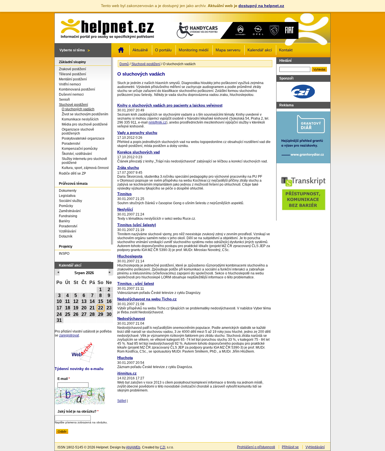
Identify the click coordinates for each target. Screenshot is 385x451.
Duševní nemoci (71, 94)
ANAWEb (133, 447)
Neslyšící (125, 209)
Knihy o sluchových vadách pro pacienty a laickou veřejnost (169, 105)
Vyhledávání (315, 447)
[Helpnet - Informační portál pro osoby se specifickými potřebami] (107, 27)
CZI (162, 447)
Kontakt (286, 50)
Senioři (64, 100)
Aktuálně (140, 50)
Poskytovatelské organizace (83, 138)
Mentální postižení (73, 79)
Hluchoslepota (129, 256)
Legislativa (67, 196)
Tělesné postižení (72, 74)
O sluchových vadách (78, 109)
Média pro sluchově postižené (85, 124)
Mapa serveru (228, 50)
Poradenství (71, 144)
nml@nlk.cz (157, 122)
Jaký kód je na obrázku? (78, 411)
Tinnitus (124, 194)
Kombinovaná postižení (77, 89)
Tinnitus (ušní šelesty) (136, 225)
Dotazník (65, 236)
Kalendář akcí (259, 50)
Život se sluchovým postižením (85, 114)
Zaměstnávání (70, 211)
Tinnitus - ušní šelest (135, 283)
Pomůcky (66, 206)
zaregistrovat (69, 335)
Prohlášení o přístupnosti (256, 447)
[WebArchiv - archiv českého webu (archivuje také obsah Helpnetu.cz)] (83, 361)
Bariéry (64, 221)
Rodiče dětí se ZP (72, 173)
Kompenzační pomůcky (80, 149)
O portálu (163, 50)
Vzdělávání (67, 231)
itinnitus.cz (127, 373)
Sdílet (121, 401)
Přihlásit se (290, 447)
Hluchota (125, 358)
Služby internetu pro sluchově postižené (84, 161)
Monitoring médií (194, 50)
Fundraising (68, 216)
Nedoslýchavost (131, 318)
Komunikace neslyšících (80, 119)
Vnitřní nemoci (70, 84)
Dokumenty (67, 191)
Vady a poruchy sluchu (137, 133)
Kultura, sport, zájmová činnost (85, 168)
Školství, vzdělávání (77, 154)
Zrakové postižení (72, 69)
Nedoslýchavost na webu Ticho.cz (147, 299)
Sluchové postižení (145, 64)
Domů (121, 50)
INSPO (64, 254)
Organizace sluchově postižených (78, 131)
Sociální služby (70, 201)
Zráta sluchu (128, 168)
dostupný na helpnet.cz (261, 5)
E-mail (63, 379)
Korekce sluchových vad (138, 152)
